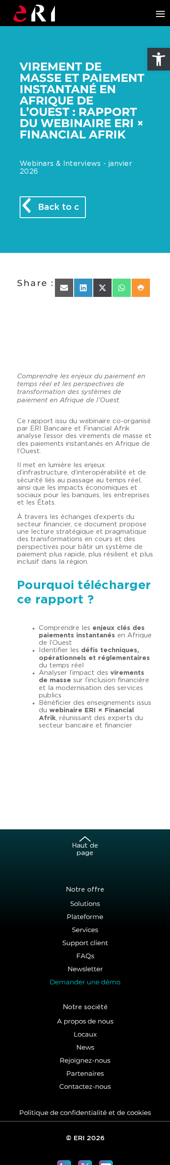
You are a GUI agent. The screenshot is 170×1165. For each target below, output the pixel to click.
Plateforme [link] (85, 916)
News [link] (85, 1047)
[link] (158, 59)
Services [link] (85, 930)
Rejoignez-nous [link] (85, 1060)
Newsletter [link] (85, 969)
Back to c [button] (58, 207)
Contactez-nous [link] (85, 1086)
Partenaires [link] (85, 1073)
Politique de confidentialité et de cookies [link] (85, 1112)
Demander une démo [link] (85, 982)
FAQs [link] (85, 956)
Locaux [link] (85, 1034)
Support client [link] (85, 943)
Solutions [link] (85, 903)
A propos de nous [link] (85, 1021)
